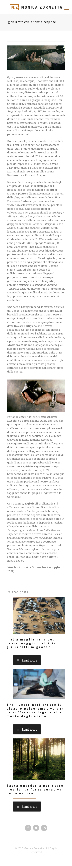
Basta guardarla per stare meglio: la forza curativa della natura (35, 789)
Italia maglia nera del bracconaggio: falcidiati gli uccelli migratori (33, 643)
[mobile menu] (66, 8)
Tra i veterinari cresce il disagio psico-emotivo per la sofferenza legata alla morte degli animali (35, 710)
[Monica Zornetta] (36, 7)
